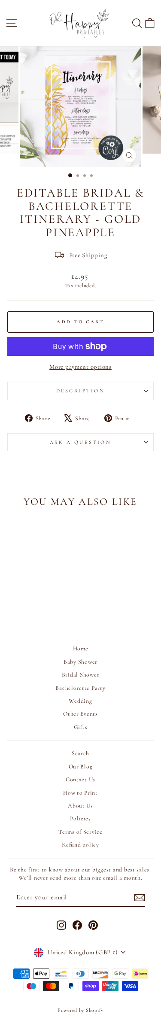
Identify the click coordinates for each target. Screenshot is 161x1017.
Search (80, 753)
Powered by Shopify (80, 1010)
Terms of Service (80, 831)
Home (80, 648)
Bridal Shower (81, 674)
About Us (80, 805)
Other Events (80, 713)
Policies (80, 818)
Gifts (81, 727)
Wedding (80, 700)
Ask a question (80, 442)
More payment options (80, 366)
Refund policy (80, 844)
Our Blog (81, 766)
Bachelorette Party (80, 688)
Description (80, 391)
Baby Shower (80, 661)
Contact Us (80, 779)
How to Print (80, 792)
